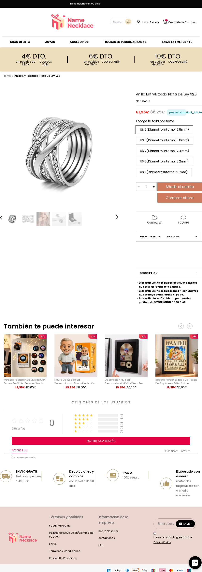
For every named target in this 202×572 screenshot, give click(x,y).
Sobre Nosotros (108, 531)
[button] (121, 21)
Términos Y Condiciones (64, 551)
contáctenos (106, 538)
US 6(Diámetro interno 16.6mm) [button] (164, 140)
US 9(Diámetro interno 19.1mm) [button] (164, 172)
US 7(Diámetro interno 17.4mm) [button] (164, 151)
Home (7, 76)
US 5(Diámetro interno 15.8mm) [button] (164, 129)
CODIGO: (45, 63)
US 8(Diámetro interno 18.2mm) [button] (164, 161)
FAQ (101, 545)
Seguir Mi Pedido (60, 526)
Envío (52, 544)
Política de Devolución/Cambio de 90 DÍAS (71, 535)
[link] (50, 42)
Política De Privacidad (63, 558)
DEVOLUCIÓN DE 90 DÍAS (170, 302)
